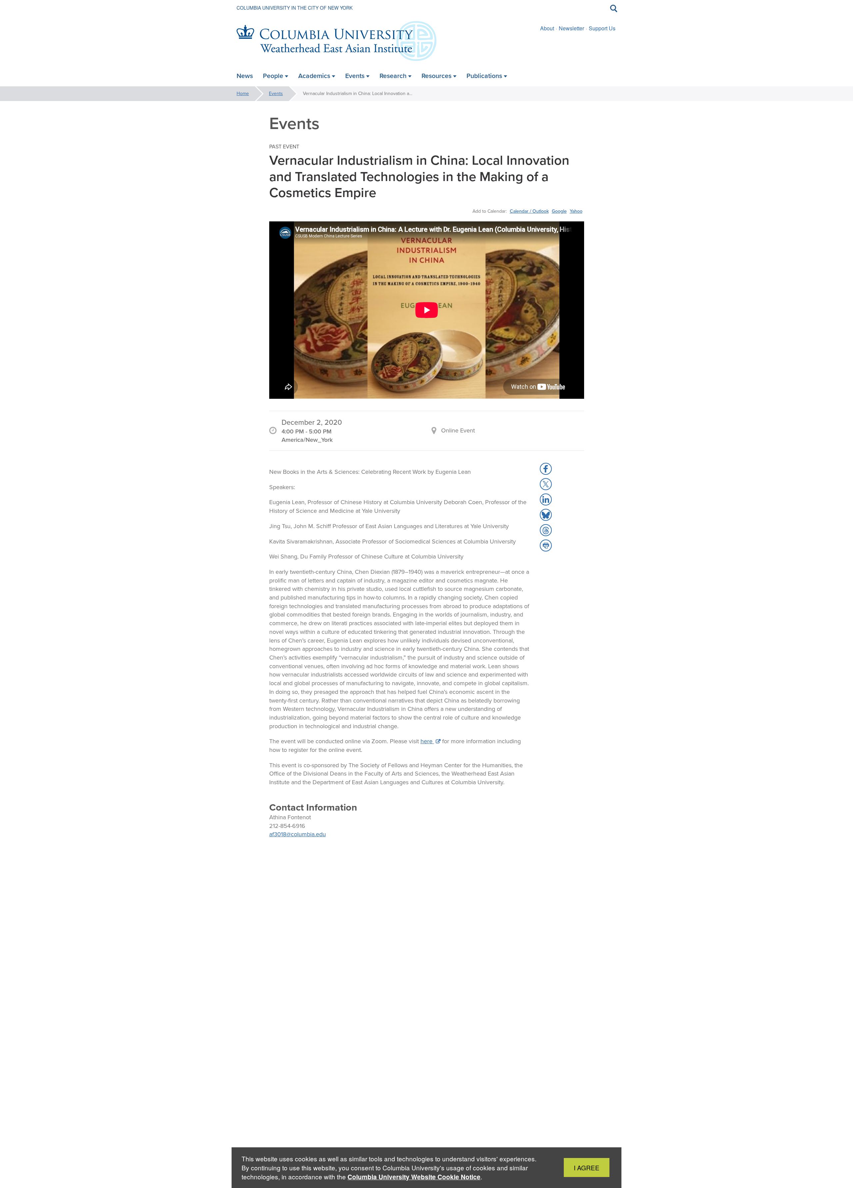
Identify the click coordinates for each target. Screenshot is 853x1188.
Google (559, 211)
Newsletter (571, 28)
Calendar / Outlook (529, 211)
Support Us (602, 28)
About (547, 28)
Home (243, 93)
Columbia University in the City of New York (295, 7)
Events (276, 93)
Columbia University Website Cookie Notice (414, 1176)
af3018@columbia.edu (297, 834)
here (427, 741)
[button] (546, 469)
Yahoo (576, 211)
